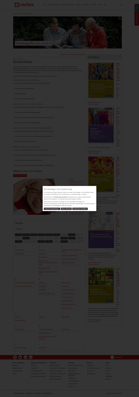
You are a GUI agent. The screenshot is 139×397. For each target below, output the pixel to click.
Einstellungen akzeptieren (80, 208)
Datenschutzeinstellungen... (52, 208)
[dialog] (69, 198)
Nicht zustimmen (66, 208)
